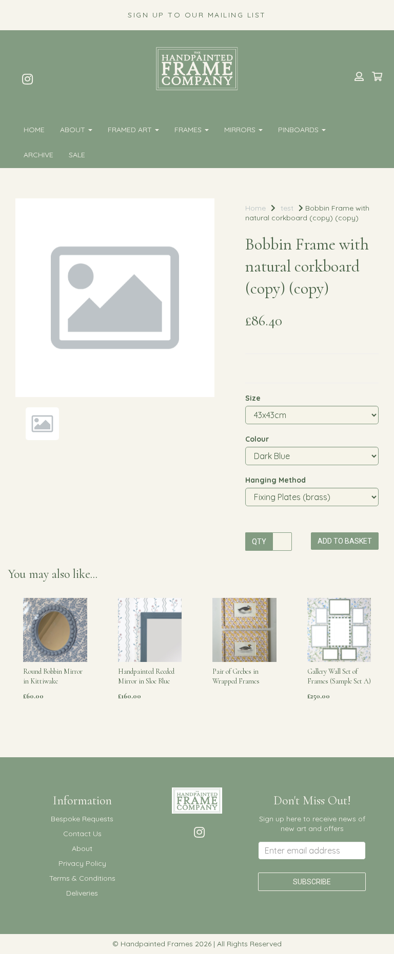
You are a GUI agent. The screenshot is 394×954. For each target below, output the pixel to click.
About (73, 129)
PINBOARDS (299, 129)
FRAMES (189, 129)
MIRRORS (241, 129)
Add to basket (345, 541)
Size (253, 398)
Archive (38, 154)
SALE (77, 154)
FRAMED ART (131, 129)
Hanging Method (275, 480)
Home (34, 129)
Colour (257, 439)
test (287, 208)
